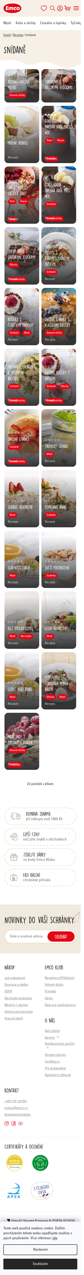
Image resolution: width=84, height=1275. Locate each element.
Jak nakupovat (14, 978)
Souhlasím (40, 1264)
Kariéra (50, 1038)
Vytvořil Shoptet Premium (29, 1221)
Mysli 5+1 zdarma (16, 1005)
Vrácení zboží (13, 1018)
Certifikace (52, 1062)
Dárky (49, 998)
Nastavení (40, 1250)
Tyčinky (76, 23)
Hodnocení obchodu (18, 1012)
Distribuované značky (60, 1044)
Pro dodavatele (55, 1068)
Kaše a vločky (26, 23)
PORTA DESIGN (63, 1221)
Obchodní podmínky (18, 998)
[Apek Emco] (13, 1192)
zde (54, 1238)
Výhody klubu (54, 985)
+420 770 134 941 (15, 1101)
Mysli (7, 23)
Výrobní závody (55, 1055)
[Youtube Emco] (20, 1123)
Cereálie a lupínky (53, 23)
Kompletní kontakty (17, 1115)
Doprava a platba (16, 985)
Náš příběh (52, 1031)
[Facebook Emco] (13, 1123)
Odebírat (61, 936)
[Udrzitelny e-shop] (40, 1165)
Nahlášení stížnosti (58, 1075)
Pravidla (50, 991)
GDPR (8, 991)
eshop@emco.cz (16, 1108)
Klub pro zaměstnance (60, 1005)
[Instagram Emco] (6, 1123)
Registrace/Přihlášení (59, 978)
